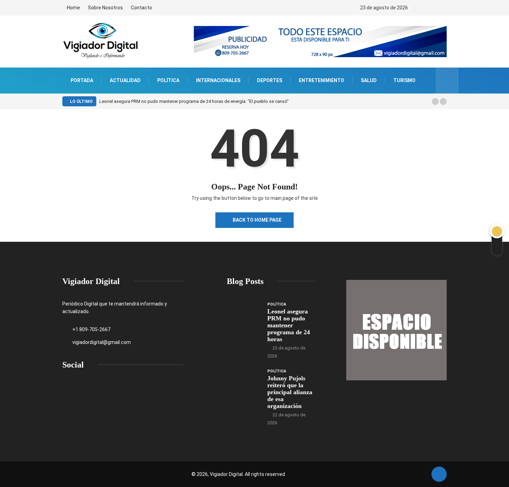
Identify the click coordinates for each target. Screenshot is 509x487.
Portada (82, 80)
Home (73, 7)
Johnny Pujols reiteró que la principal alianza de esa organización (289, 392)
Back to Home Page (257, 220)
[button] (435, 101)
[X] (437, 7)
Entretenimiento (321, 80)
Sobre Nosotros (105, 7)
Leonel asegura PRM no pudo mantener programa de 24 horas (288, 325)
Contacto (141, 7)
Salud (369, 80)
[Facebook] (425, 7)
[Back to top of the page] (439, 474)
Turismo (404, 80)
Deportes (269, 80)
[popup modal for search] (447, 81)
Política (168, 80)
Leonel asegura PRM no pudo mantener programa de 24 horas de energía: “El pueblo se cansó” (194, 101)
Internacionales (218, 80)
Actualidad (125, 80)
